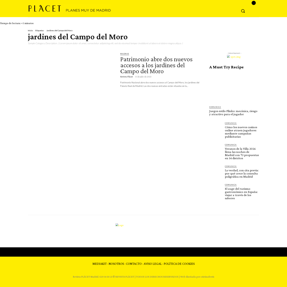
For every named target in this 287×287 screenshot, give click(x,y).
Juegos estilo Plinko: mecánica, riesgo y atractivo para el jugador (233, 112)
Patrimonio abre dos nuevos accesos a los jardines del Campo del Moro (156, 65)
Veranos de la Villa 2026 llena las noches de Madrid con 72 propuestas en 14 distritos (242, 153)
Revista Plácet (126, 76)
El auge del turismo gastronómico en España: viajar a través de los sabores (241, 193)
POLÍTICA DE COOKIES (179, 263)
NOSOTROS (116, 263)
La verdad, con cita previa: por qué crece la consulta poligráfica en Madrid (242, 173)
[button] (243, 11)
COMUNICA (215, 107)
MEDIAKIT (100, 263)
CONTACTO (134, 263)
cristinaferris (207, 276)
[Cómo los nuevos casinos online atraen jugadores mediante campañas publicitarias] (215, 128)
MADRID (124, 54)
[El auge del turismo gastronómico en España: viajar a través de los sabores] (215, 189)
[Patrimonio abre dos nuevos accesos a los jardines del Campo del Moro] (71, 77)
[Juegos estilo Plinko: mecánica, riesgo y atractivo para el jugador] (234, 87)
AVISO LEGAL (153, 263)
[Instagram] (254, 3)
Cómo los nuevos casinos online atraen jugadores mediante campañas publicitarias (241, 131)
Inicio (30, 30)
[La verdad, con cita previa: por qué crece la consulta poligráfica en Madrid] (215, 171)
